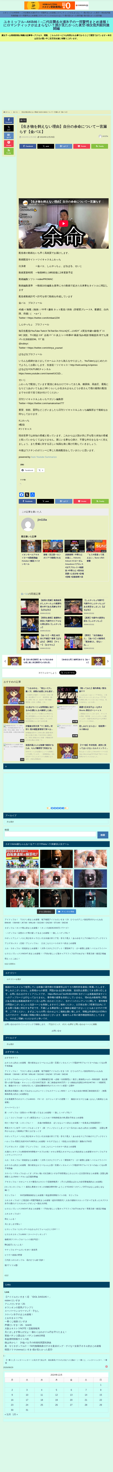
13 (71, 1395)
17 (27, 1400)
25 (42, 1405)
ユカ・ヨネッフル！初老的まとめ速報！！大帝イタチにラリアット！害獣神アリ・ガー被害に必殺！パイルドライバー (56, 948)
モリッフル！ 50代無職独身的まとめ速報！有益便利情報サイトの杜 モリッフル (41, 1195)
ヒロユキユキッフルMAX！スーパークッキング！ (26, 1234)
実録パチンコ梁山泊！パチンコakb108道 (25, 1335)
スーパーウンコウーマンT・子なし (22, 1311)
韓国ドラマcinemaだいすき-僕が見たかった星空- (29, 1349)
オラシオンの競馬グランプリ (19, 1307)
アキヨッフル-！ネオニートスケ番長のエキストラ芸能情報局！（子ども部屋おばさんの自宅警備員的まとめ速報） (54, 1182)
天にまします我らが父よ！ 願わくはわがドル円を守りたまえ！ (36, 1332)
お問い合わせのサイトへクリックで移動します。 (26, 1024)
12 (56, 1395)
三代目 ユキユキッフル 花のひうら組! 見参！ (25, 1260)
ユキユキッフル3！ (13, 1214)
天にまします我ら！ (13, 1224)
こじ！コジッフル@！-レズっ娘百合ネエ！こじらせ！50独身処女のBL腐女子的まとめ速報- (44, 1118)
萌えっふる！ (10, 1219)
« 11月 (8, 1414)
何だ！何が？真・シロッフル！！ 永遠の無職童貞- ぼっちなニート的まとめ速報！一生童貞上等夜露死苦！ (53, 1123)
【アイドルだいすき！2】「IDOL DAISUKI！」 (28, 1297)
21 (86, 1400)
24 (27, 1405)
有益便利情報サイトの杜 (17, 1339)
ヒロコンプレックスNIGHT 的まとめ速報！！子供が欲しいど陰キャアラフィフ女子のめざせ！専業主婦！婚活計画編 (55, 954)
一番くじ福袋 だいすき (16, 1321)
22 (100, 1400)
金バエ (23, 120)
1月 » (15, 1414)
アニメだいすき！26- (15, 1304)
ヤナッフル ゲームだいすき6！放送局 (21, 1250)
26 (56, 1405)
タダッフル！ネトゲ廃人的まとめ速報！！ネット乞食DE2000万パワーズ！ (37, 928)
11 (42, 1395)
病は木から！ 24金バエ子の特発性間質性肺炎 (28, 1342)
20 (71, 1400)
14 (86, 1395)
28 (86, 1405)
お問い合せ (56, 1031)
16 (12, 1400)
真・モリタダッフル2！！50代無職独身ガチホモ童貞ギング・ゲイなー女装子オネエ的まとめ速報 (53, 1346)
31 (27, 1410)
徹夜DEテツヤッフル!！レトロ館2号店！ (22, 1239)
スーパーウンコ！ (12, 1107)
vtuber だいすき (12, 1300)
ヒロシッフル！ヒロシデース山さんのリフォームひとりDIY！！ (32, 1229)
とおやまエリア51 (14, 1318)
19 (56, 1400)
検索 (7, 830)
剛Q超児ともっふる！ (14, 1245)
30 (12, 1410)
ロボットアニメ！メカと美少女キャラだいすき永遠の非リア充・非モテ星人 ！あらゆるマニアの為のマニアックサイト (56, 1136)
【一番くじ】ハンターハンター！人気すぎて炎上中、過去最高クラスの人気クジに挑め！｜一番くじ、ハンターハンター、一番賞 (56, 1361)
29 (100, 1405)
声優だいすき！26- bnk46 (18, 1325)
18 (42, 1400)
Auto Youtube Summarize (44, 457)
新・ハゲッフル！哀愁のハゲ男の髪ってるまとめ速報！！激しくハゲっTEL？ (38, 1113)
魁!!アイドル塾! (11, 1265)
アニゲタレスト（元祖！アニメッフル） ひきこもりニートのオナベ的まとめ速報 (40, 943)
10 (27, 1395)
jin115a (105, 136)
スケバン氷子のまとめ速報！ (19, 1314)
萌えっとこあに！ (12, 959)
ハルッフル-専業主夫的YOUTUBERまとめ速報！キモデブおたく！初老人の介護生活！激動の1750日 (48, 1141)
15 (100, 1395)
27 (71, 1405)
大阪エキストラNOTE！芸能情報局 (22, 1328)
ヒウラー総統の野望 (13, 1255)
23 (12, 1405)
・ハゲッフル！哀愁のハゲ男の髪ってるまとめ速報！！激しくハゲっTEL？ (37, 933)
